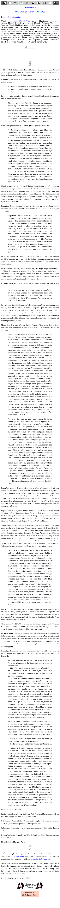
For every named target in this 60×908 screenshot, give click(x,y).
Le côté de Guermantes (41, 859)
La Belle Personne (17, 856)
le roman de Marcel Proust (19, 21)
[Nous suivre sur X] (30, 903)
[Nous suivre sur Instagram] (35, 903)
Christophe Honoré (27, 12)
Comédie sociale (14, 17)
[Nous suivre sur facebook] (24, 903)
